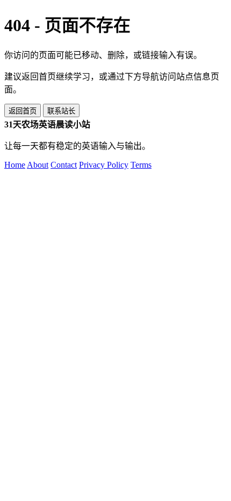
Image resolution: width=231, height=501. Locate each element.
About (37, 164)
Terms (141, 164)
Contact (63, 164)
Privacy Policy (103, 164)
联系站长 (61, 111)
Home (14, 164)
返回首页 (23, 111)
